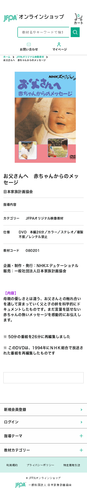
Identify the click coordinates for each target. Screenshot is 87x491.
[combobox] (44, 32)
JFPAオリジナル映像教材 (30, 57)
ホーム (6, 57)
